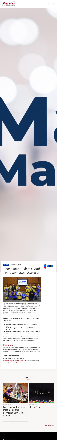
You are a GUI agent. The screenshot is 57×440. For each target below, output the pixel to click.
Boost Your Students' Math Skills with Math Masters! (22, 271)
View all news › (49, 425)
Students (5, 404)
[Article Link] (15, 400)
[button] (53, 4)
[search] (48, 3)
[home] (9, 3)
